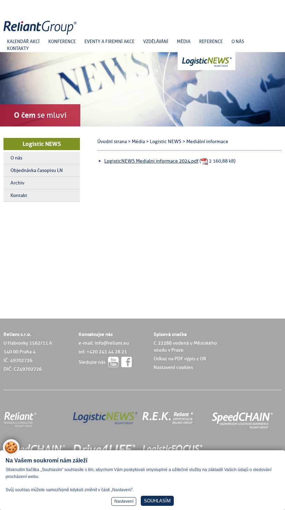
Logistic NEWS (42, 144)
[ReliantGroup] (41, 35)
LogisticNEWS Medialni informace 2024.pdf (151, 161)
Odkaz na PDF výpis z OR (180, 358)
